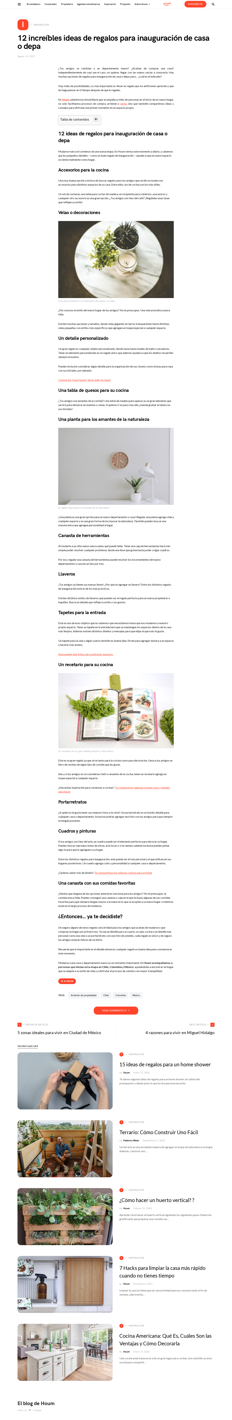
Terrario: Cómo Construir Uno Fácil (158, 1132)
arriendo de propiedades (83, 995)
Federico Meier (131, 1140)
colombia (120, 995)
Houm (126, 1072)
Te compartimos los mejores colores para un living (123, 872)
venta (123, 103)
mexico (136, 995)
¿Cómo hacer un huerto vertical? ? (156, 1200)
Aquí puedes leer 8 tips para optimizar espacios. (85, 654)
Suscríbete (195, 4)
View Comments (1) (114, 1010)
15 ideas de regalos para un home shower (165, 1064)
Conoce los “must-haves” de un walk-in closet (84, 380)
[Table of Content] (95, 119)
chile (106, 995)
